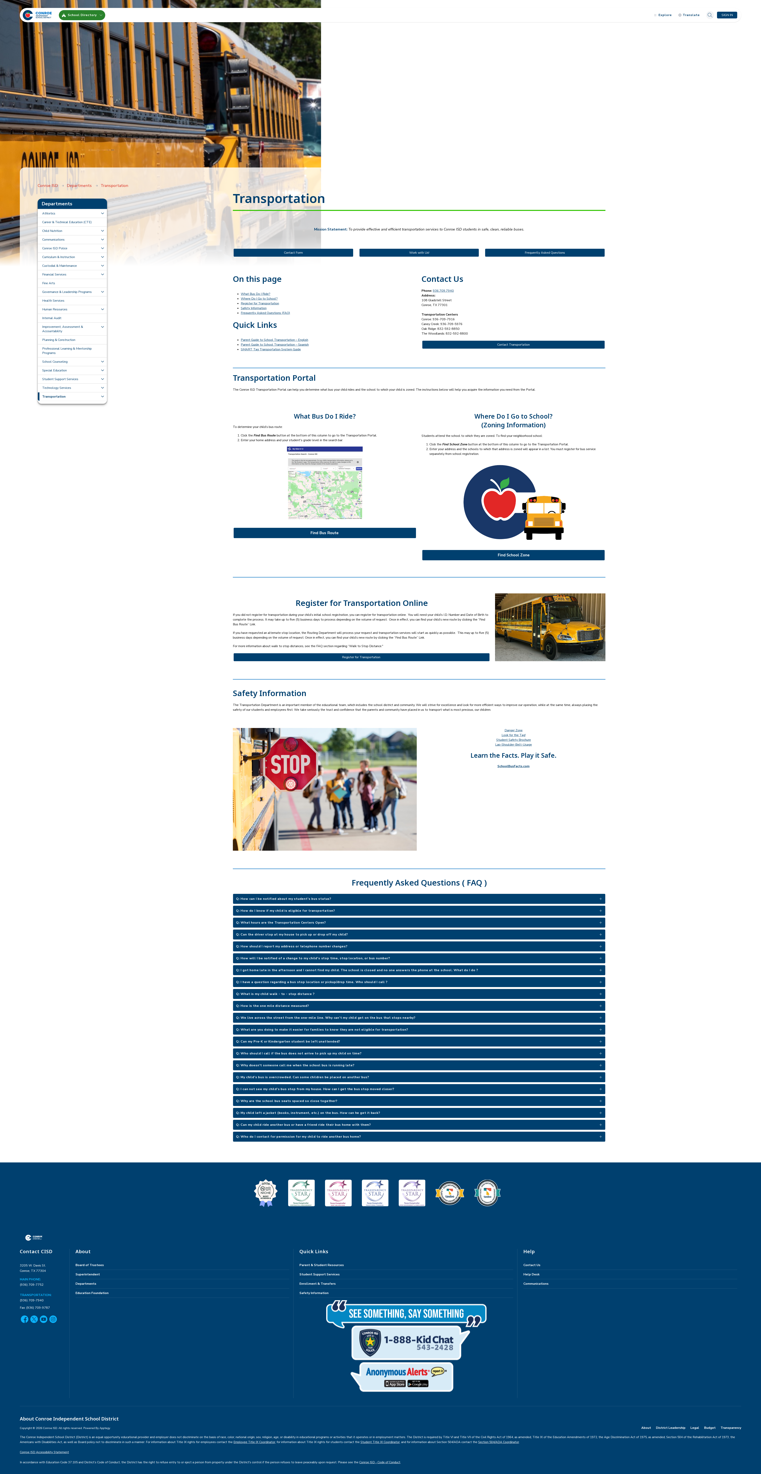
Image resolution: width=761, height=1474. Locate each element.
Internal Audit (51, 318)
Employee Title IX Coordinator (254, 1442)
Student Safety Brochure (513, 740)
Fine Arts (48, 283)
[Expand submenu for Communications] (102, 239)
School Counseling (55, 362)
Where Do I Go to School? (259, 299)
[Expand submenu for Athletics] (102, 213)
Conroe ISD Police (54, 248)
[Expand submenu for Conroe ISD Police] (102, 248)
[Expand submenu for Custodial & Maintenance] (102, 266)
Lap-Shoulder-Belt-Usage (513, 744)
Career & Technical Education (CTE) (67, 222)
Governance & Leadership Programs (67, 292)
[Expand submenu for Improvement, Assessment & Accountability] (102, 327)
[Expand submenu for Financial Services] (102, 274)
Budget (710, 1428)
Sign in (727, 15)
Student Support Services (60, 379)
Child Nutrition (52, 231)
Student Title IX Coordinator (380, 1442)
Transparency (731, 1428)
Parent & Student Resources (321, 1265)
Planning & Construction (58, 340)
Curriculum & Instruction (58, 257)
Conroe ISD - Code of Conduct (379, 1462)
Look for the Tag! (514, 735)
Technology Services (56, 388)
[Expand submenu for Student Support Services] (102, 379)
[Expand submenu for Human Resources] (102, 309)
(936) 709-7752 (32, 1285)
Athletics (48, 213)
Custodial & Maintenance (59, 266)
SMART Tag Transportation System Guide (271, 349)
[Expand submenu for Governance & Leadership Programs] (102, 292)
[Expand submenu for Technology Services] (102, 388)
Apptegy (104, 1428)
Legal (694, 1428)
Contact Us (531, 1265)
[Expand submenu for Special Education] (102, 370)
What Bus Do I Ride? (255, 294)
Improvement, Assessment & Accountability (62, 329)
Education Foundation (92, 1293)
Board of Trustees (90, 1265)
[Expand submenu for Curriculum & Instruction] (102, 257)
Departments (79, 185)
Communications (53, 239)
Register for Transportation (260, 303)
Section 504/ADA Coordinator (498, 1442)
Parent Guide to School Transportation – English (274, 340)
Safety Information (254, 308)
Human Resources (54, 309)
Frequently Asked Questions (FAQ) (265, 313)
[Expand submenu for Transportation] (102, 396)
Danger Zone (514, 730)
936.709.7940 (443, 291)
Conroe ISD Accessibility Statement (44, 1452)
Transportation (114, 185)
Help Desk (531, 1274)
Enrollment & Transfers (317, 1284)
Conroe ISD (48, 185)
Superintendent (88, 1274)
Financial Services (54, 274)
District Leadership (670, 1428)
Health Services (53, 300)
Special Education (54, 370)
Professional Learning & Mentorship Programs (67, 350)
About (646, 1428)
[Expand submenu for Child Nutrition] (102, 231)
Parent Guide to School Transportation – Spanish (275, 344)
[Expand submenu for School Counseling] (102, 362)
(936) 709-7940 (32, 1300)
